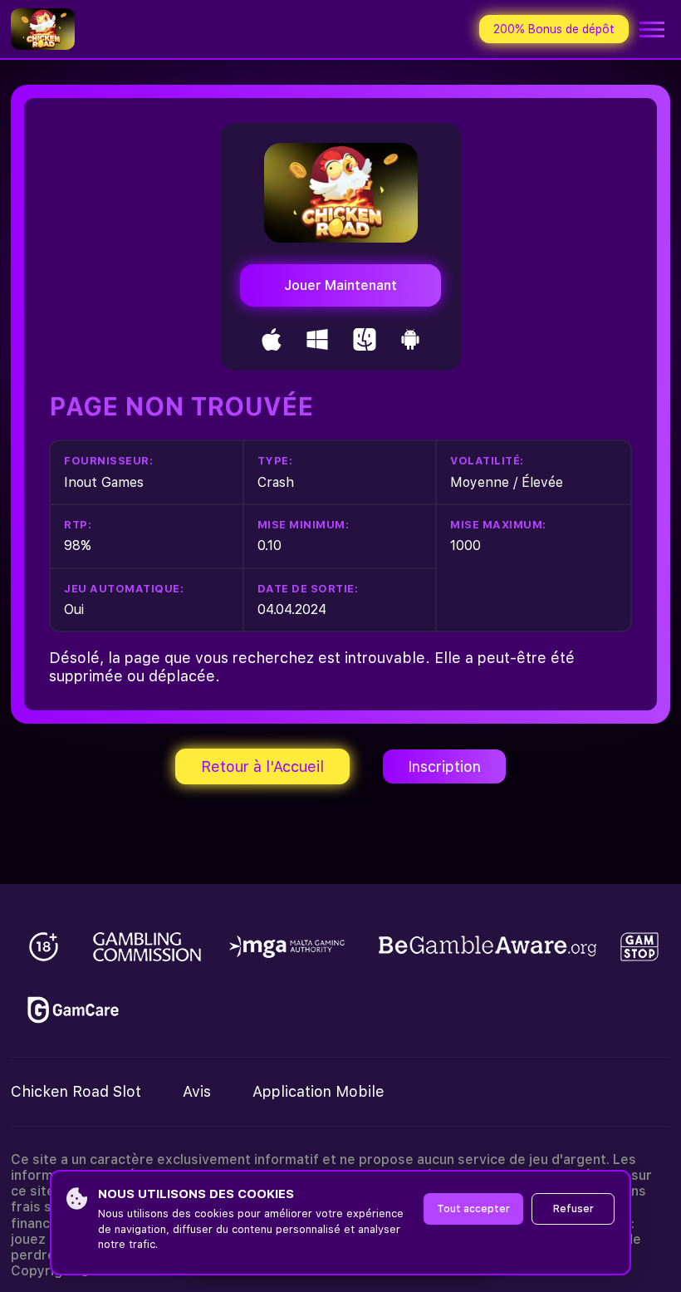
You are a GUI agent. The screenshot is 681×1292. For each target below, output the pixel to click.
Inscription (444, 766)
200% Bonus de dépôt (554, 29)
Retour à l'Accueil (262, 766)
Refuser (573, 1209)
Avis (197, 1091)
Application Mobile (318, 1091)
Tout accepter (473, 1209)
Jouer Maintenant (340, 285)
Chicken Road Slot (76, 1091)
